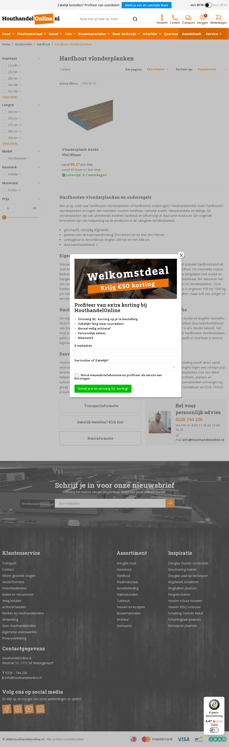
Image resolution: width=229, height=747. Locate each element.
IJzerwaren (173, 33)
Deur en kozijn (124, 33)
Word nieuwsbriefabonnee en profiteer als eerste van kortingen (118, 376)
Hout (6, 33)
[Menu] (222, 699)
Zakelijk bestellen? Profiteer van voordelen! (88, 5)
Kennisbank (191, 33)
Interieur (150, 33)
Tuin (68, 33)
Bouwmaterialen (92, 33)
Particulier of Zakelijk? (91, 360)
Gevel (53, 33)
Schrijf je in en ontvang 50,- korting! (103, 388)
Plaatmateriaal (29, 33)
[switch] (214, 730)
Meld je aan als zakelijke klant (146, 5)
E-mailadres (83, 346)
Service (212, 33)
